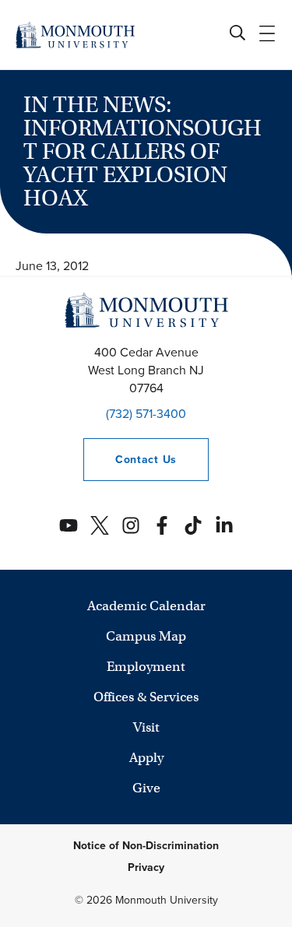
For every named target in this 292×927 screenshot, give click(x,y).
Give (146, 788)
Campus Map (146, 636)
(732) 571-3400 (146, 414)
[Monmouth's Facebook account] (162, 525)
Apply (146, 758)
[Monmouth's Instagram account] (130, 525)
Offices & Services (146, 697)
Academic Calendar (146, 606)
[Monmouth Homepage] (75, 34)
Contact (130, 459)
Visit (146, 727)
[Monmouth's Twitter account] (99, 525)
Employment (146, 666)
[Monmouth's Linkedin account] (224, 525)
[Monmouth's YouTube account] (68, 525)
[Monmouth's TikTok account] (193, 525)
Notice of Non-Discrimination (146, 845)
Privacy (146, 867)
